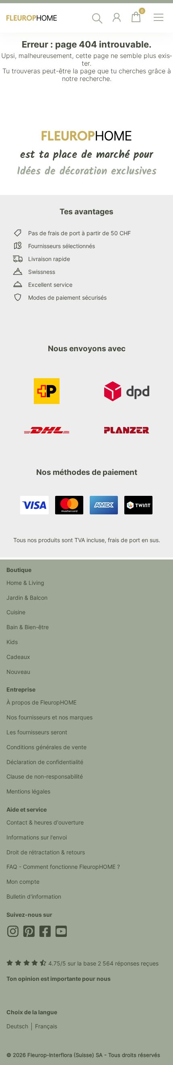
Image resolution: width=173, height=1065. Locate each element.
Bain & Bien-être (27, 627)
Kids (12, 641)
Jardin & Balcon (26, 597)
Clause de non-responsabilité (44, 776)
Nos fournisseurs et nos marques (49, 717)
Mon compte (22, 881)
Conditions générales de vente (46, 747)
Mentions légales (28, 791)
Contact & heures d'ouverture (45, 822)
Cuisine (15, 612)
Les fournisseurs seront (36, 732)
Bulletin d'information (33, 896)
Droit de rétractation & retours (45, 852)
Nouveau (18, 671)
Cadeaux (18, 656)
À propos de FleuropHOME (41, 702)
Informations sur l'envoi (36, 837)
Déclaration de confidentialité (44, 761)
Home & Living (25, 582)
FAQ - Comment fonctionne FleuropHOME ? (63, 866)
